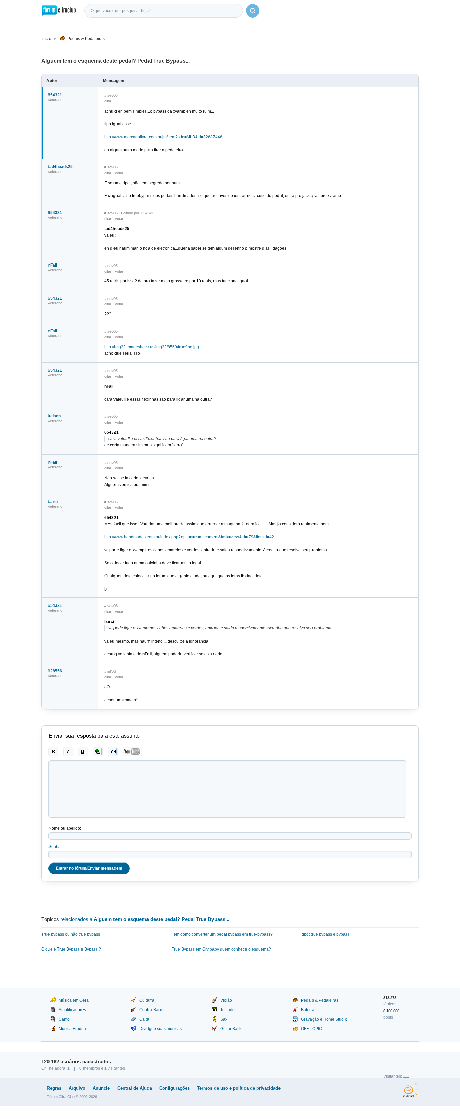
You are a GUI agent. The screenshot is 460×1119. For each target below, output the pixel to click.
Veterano (55, 100)
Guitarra (146, 1000)
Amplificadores (72, 1009)
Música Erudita (72, 1028)
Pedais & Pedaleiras (86, 38)
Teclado (227, 1009)
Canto (64, 1019)
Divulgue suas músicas (160, 1028)
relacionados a (144, 919)
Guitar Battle (231, 1028)
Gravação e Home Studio (324, 1019)
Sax (223, 1019)
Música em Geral (74, 1000)
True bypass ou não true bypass (70, 934)
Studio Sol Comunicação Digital (411, 1090)
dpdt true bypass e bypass (326, 934)
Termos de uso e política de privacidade (239, 1088)
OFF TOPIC (311, 1028)
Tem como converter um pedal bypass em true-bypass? (222, 934)
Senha (54, 846)
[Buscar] (252, 11)
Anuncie (101, 1088)
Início (46, 38)
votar (119, 173)
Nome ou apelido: (64, 828)
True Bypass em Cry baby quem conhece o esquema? (221, 949)
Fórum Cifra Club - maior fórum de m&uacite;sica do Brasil (58, 10)
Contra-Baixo (151, 1009)
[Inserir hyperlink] (98, 751)
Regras (54, 1088)
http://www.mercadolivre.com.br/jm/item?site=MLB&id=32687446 (163, 137)
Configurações (174, 1088)
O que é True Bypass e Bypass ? (71, 949)
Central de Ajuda (134, 1088)
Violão (226, 1000)
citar (107, 101)
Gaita (144, 1019)
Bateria (307, 1009)
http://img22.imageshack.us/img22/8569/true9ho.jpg (151, 347)
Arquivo (77, 1088)
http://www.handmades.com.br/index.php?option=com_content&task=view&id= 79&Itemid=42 (189, 537)
